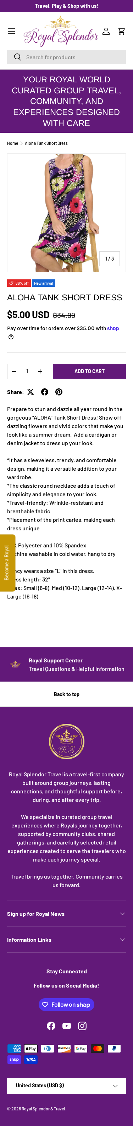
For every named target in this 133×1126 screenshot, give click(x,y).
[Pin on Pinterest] (59, 392)
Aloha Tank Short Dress (46, 143)
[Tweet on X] (30, 392)
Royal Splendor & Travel (43, 1108)
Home (12, 143)
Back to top (66, 694)
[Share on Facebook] (45, 392)
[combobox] (66, 57)
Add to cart (89, 371)
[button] (121, 31)
